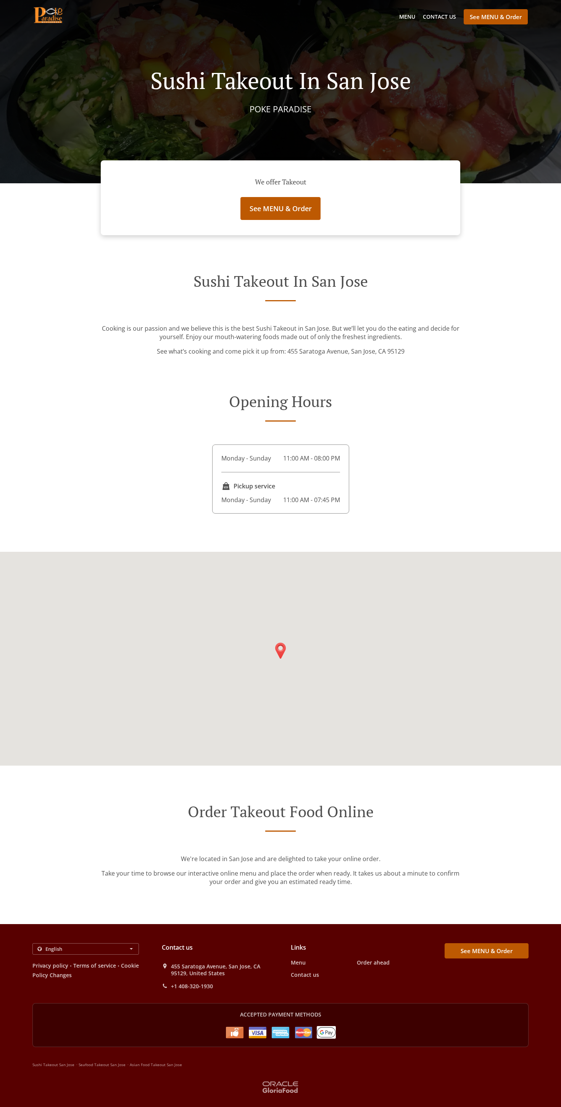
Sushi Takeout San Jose (53, 1064)
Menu (407, 16)
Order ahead (373, 962)
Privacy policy (50, 965)
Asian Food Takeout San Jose (156, 1064)
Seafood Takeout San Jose (102, 1064)
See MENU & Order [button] (496, 17)
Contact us (439, 16)
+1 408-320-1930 (192, 986)
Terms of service (94, 965)
